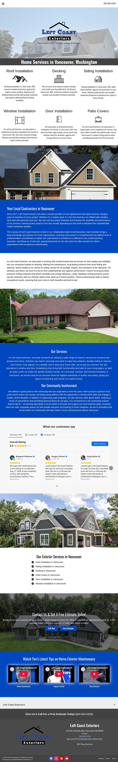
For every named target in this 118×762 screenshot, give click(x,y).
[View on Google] (12, 457)
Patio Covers (98, 111)
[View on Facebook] (83, 457)
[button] (3, 4)
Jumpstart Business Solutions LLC (22, 759)
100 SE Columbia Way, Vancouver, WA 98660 (84, 731)
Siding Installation (98, 71)
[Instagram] (56, 758)
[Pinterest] (61, 758)
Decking (59, 71)
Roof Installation (19, 71)
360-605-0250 (84, 714)
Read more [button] (14, 479)
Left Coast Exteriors (14, 704)
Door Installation (59, 111)
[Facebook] (51, 758)
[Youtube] (66, 758)
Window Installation (20, 111)
